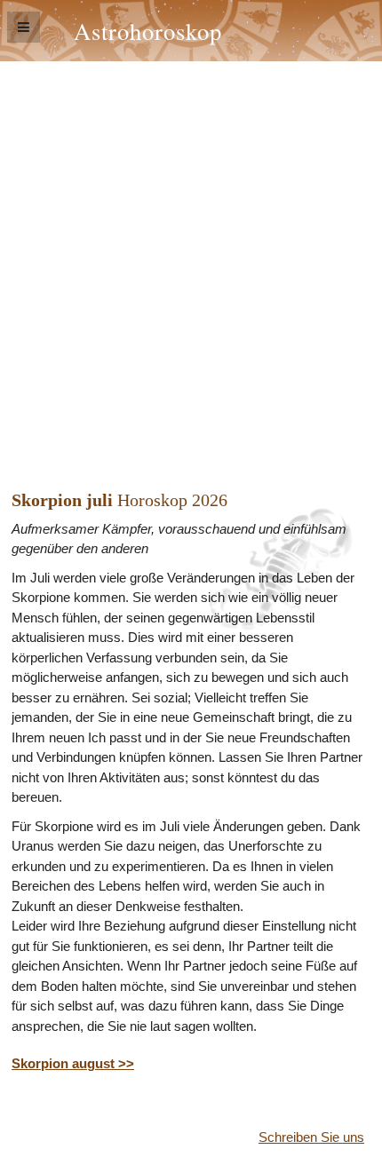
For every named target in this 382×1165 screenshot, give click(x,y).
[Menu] (23, 27)
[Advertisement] (191, 261)
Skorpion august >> (73, 1063)
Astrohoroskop (148, 30)
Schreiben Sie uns (311, 1137)
